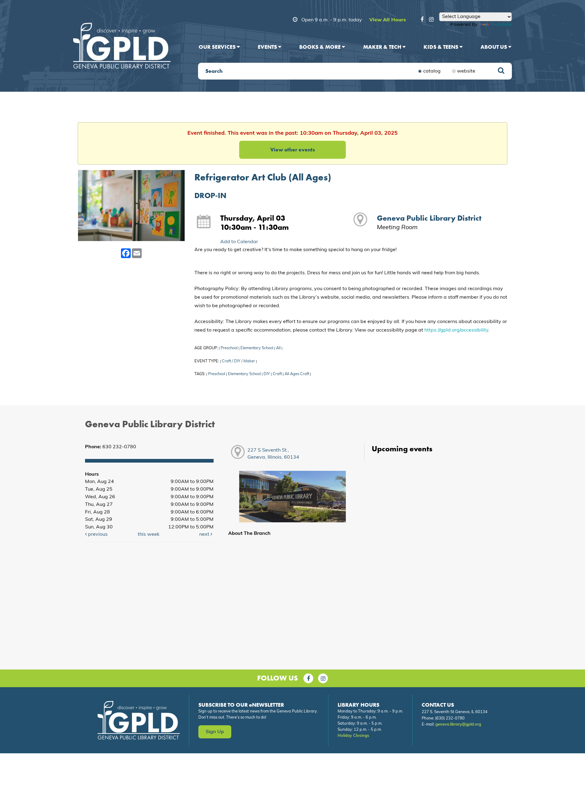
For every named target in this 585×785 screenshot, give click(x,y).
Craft (277, 374)
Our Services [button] (218, 46)
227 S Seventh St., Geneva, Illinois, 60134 (273, 454)
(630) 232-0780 (450, 718)
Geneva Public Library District (429, 218)
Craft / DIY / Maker (238, 361)
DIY (267, 374)
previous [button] (97, 534)
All (278, 348)
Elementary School (256, 348)
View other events (292, 149)
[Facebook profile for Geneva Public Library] (422, 20)
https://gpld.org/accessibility (456, 330)
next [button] (205, 534)
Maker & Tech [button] (382, 46)
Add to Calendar (239, 242)
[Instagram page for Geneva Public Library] (323, 678)
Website (466, 71)
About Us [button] (494, 46)
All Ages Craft (297, 374)
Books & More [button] (320, 46)
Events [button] (268, 46)
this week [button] (148, 534)
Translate (501, 24)
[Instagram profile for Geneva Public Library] (431, 20)
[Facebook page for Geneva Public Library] (308, 678)
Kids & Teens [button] (441, 46)
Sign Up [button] (215, 732)
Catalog (432, 71)
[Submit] (501, 71)
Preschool (229, 348)
